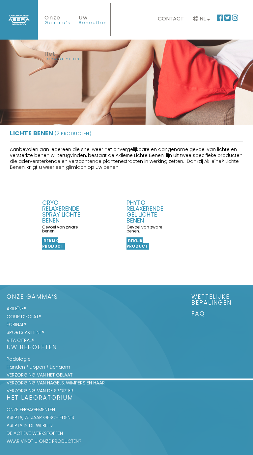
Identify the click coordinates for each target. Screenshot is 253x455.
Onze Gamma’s (32, 297)
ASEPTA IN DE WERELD (30, 425)
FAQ (198, 314)
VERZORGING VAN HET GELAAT (39, 375)
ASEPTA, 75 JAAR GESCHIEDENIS (40, 417)
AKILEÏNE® (16, 308)
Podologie (19, 359)
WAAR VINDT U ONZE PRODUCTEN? (44, 441)
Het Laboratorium (40, 398)
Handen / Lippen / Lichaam (38, 367)
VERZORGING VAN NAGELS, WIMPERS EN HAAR (56, 382)
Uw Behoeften (32, 347)
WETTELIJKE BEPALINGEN (211, 300)
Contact (171, 18)
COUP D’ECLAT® (24, 316)
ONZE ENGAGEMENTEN (31, 409)
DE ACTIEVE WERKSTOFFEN (35, 433)
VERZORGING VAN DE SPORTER (40, 390)
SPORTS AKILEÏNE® (25, 332)
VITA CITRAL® (20, 340)
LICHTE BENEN (50, 133)
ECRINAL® (17, 324)
